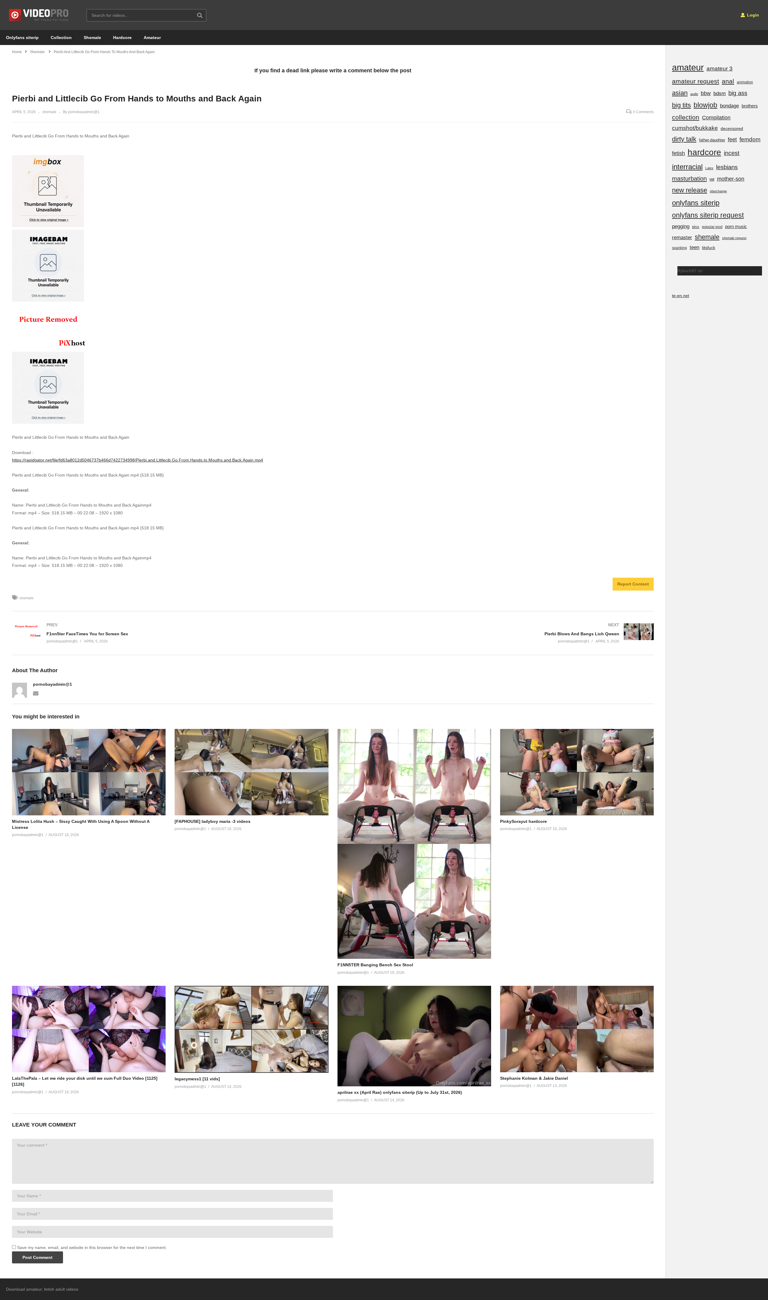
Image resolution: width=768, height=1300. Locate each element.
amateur (688, 67)
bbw (706, 93)
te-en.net (680, 295)
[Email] (35, 693)
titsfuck (708, 247)
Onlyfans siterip (22, 37)
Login (752, 15)
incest (732, 153)
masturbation (689, 178)
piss (695, 226)
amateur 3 (719, 68)
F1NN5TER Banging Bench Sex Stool (375, 964)
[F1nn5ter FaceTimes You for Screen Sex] (169, 633)
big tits (681, 105)
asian (680, 93)
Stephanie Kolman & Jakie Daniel (534, 1078)
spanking (679, 248)
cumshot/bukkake (695, 128)
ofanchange (718, 191)
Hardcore (122, 37)
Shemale (92, 37)
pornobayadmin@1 (52, 684)
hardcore (704, 152)
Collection (61, 37)
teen (694, 247)
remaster (682, 237)
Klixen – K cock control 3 (727, 270)
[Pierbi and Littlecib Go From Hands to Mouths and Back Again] (89, 772)
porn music (736, 226)
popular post (712, 227)
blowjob (705, 105)
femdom (750, 139)
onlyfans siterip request (708, 215)
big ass (737, 93)
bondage (729, 106)
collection (685, 117)
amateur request (695, 81)
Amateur (152, 37)
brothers (750, 105)
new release (689, 190)
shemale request (734, 238)
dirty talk (684, 139)
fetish (678, 153)
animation (745, 82)
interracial (687, 167)
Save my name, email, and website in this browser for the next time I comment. (92, 1247)
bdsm (719, 93)
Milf (712, 179)
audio (694, 94)
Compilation (716, 118)
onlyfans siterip (695, 203)
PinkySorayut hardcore (523, 821)
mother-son (730, 179)
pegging (680, 226)
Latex (709, 168)
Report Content (633, 584)
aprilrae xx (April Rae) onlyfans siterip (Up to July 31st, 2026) (400, 1092)
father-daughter (712, 140)
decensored (732, 128)
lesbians (727, 167)
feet (732, 139)
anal (728, 81)
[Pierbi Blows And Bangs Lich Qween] (496, 633)
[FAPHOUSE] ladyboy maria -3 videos (212, 821)
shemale (49, 112)
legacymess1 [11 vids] (197, 1078)
